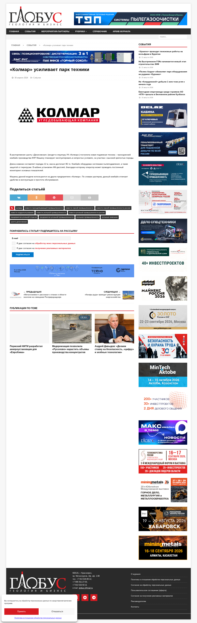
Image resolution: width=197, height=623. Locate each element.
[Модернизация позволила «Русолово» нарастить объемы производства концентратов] (72, 328)
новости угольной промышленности (51, 213)
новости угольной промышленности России (87, 213)
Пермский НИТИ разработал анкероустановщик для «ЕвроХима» (26, 349)
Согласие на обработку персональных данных (151, 585)
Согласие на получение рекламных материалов (152, 596)
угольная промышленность (87, 217)
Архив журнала (121, 31)
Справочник (100, 31)
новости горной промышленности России (113, 208)
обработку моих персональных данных (55, 243)
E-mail (15, 238)
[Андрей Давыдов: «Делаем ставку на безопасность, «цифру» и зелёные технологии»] (114, 328)
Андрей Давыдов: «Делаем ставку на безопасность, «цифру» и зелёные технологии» (114, 349)
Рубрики (80, 31)
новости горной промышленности (79, 208)
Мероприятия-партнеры (55, 31)
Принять (21, 611)
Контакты (135, 607)
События (30, 31)
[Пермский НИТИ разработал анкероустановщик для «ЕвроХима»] (29, 328)
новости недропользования (22, 213)
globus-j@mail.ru (86, 588)
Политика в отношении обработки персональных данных (38, 618)
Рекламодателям (138, 601)
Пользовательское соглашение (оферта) (148, 590)
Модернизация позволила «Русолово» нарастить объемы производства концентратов (70, 349)
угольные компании (110, 217)
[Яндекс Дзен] (84, 597)
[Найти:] (172, 37)
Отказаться (57, 611)
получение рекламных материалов (53, 248)
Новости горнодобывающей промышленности (44, 208)
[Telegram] (93, 597)
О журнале (135, 574)
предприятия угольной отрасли (24, 217)
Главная (14, 31)
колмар (19, 208)
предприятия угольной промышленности (57, 217)
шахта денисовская (19, 222)
